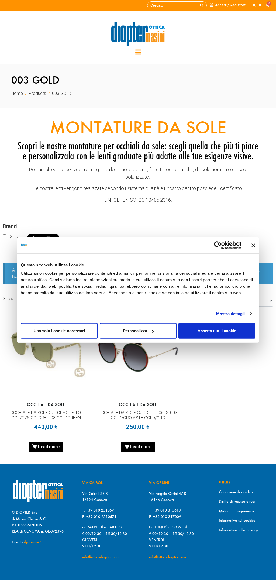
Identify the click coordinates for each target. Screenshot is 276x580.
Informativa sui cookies (237, 520)
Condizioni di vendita (236, 491)
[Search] (201, 5)
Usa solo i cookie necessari (59, 330)
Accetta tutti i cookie (217, 330)
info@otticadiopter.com (100, 556)
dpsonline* (32, 542)
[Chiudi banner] (253, 245)
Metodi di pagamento (236, 511)
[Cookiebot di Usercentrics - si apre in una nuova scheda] (218, 245)
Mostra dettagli (230, 313)
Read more (49, 446)
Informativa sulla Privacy (238, 530)
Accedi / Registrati (230, 5)
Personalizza (135, 330)
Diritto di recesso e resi (237, 501)
